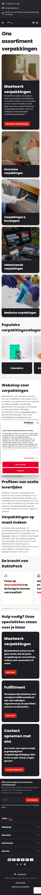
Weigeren (20, 471)
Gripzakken (17, 368)
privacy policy (13, 453)
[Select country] (37, 23)
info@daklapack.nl (12, 8)
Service (5, 851)
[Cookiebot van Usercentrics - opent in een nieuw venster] (25, 423)
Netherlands (21, 874)
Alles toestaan (20, 464)
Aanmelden (32, 800)
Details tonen (29, 458)
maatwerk (6, 536)
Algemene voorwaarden (20, 886)
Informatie (7, 843)
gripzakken (25, 412)
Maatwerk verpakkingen (17, 124)
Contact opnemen (14, 769)
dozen (33, 412)
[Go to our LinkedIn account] (24, 864)
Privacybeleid (20, 882)
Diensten (6, 835)
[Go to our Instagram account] (20, 864)
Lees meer (10, 672)
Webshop (6, 827)
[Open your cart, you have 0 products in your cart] (33, 23)
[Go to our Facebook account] (17, 864)
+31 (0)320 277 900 (12, 4)
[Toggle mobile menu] (3, 22)
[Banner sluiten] (38, 423)
